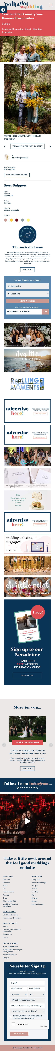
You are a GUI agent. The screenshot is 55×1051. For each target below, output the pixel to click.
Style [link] (33, 895)
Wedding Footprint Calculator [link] (10, 905)
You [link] (4, 889)
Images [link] (34, 886)
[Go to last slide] (4, 745)
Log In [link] (5, 938)
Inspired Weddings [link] (39, 883)
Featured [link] (7, 29)
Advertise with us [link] (10, 955)
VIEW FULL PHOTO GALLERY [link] (16, 175)
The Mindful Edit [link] (9, 901)
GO (45, 312)
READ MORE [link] (27, 269)
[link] (3, 9)
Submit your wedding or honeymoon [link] (12, 951)
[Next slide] (51, 745)
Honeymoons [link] (8, 892)
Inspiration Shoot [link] (22, 29)
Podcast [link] (6, 895)
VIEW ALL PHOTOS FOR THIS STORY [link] (27, 146)
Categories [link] (36, 880)
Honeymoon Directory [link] (12, 918)
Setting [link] (34, 898)
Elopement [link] (8, 196)
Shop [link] (5, 898)
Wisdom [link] (6, 883)
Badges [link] (6, 958)
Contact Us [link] (7, 935)
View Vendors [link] (27, 301)
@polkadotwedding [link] (27, 787)
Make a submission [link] (10, 946)
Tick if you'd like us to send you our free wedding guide (27, 1017)
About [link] (5, 927)
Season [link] (34, 901)
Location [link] (35, 892)
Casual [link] (7, 194)
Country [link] (7, 203)
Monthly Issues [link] (37, 904)
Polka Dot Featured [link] (27, 742)
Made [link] (5, 886)
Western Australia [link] (11, 210)
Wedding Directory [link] (10, 915)
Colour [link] (34, 889)
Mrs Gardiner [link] (9, 169)
